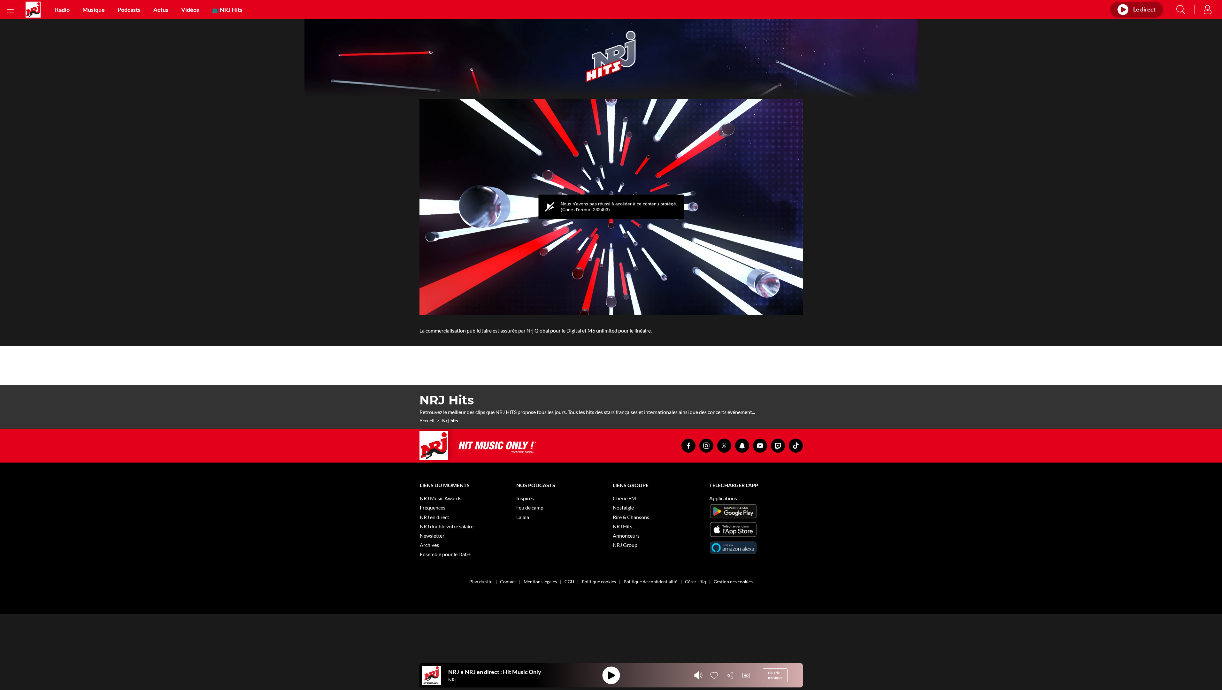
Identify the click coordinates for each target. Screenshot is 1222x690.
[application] (611, 207)
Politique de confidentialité (650, 581)
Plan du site (480, 581)
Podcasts (129, 9)
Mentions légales (540, 581)
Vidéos (190, 9)
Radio (62, 9)
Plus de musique (775, 675)
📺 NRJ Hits (227, 9)
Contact (508, 581)
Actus (160, 9)
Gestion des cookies (733, 581)
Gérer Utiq (695, 581)
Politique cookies (599, 581)
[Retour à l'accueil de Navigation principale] (33, 10)
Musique (93, 9)
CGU (569, 581)
